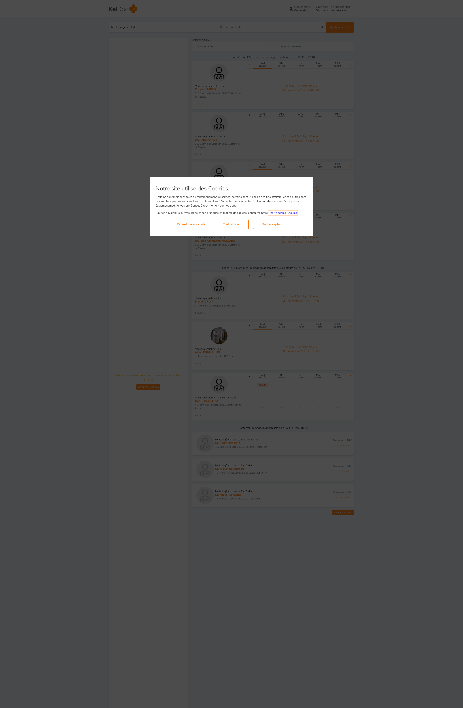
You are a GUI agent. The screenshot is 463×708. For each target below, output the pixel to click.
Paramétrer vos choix (191, 224)
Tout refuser (231, 224)
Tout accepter (271, 224)
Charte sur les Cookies (282, 213)
